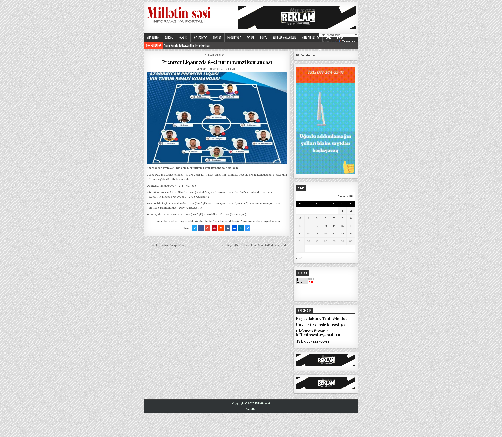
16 (351, 225)
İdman (211, 55)
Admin (203, 68)
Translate (348, 41)
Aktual (250, 37)
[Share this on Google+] (207, 228)
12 (317, 225)
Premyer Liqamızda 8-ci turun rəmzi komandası (217, 62)
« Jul (299, 258)
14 (334, 225)
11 (308, 225)
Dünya (263, 37)
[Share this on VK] (227, 228)
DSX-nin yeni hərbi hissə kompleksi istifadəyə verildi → (254, 245)
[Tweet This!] (194, 228)
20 (325, 233)
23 (351, 233)
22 (342, 233)
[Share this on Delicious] (247, 228)
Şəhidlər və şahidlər (284, 37)
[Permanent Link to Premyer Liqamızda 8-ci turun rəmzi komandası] (217, 118)
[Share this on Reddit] (221, 228)
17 (300, 233)
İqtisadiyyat (200, 37)
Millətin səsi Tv (310, 37)
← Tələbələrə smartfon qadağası (164, 245)
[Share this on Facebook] (201, 228)
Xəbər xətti (221, 55)
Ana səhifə (153, 37)
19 (317, 233)
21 (334, 233)
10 (300, 225)
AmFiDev (251, 409)
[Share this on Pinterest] (214, 228)
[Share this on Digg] (234, 228)
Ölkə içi (183, 37)
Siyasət (217, 37)
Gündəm (169, 37)
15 (342, 225)
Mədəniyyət (234, 37)
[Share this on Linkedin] (241, 228)
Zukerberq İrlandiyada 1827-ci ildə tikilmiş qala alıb (189, 45)
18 (308, 233)
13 (325, 225)
